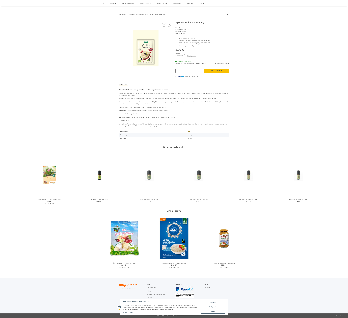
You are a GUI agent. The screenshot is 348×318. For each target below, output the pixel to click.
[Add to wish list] (169, 25)
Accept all (213, 302)
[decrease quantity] (178, 71)
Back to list (123, 14)
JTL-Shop (344, 315)
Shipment (207, 288)
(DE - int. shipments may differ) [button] (198, 63)
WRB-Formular (151, 288)
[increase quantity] (199, 71)
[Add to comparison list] (164, 25)
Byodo (184, 31)
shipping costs (191, 56)
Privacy (131, 312)
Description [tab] (123, 84)
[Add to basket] (120, 20)
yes (189, 131)
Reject (213, 311)
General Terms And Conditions (156, 294)
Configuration (213, 307)
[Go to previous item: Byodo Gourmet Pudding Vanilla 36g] (227, 14)
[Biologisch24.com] (103, 3)
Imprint (125, 312)
